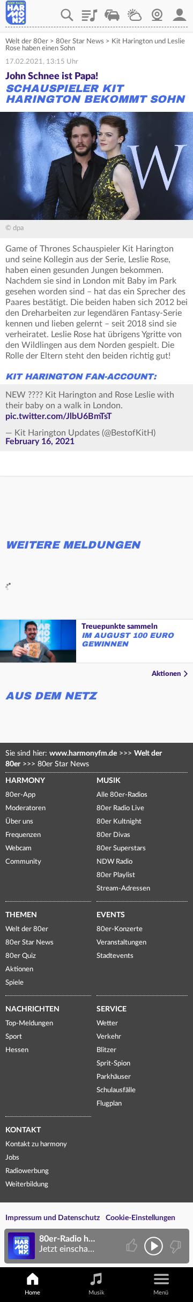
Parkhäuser (113, 1076)
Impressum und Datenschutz (52, 1218)
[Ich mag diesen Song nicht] (174, 1246)
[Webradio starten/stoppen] (153, 1246)
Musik (108, 781)
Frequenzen (23, 835)
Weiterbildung (26, 1184)
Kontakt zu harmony (36, 1144)
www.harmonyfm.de (83, 753)
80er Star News (80, 41)
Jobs (12, 1157)
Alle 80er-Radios (121, 794)
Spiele (14, 982)
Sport (13, 1036)
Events (110, 915)
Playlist (89, 11)
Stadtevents (114, 956)
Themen (21, 915)
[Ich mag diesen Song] (132, 1246)
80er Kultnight (119, 821)
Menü (160, 1293)
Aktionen (166, 674)
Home (32, 1293)
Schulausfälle (116, 1090)
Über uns (19, 821)
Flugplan (109, 1103)
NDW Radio (114, 861)
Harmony (25, 781)
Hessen (16, 1050)
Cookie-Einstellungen (140, 1218)
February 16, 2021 (40, 441)
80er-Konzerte (119, 929)
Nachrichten (32, 1009)
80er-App (20, 794)
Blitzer (106, 1050)
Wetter (135, 11)
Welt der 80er (26, 41)
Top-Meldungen (29, 1023)
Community (23, 861)
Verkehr (112, 11)
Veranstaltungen (121, 942)
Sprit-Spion (113, 1063)
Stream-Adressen (123, 888)
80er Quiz (20, 956)
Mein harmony (180, 11)
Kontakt (23, 1130)
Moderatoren (25, 808)
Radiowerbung (27, 1171)
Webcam (157, 11)
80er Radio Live (120, 808)
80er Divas (113, 835)
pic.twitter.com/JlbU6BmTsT (58, 416)
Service (111, 1009)
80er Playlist (115, 875)
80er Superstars (121, 848)
